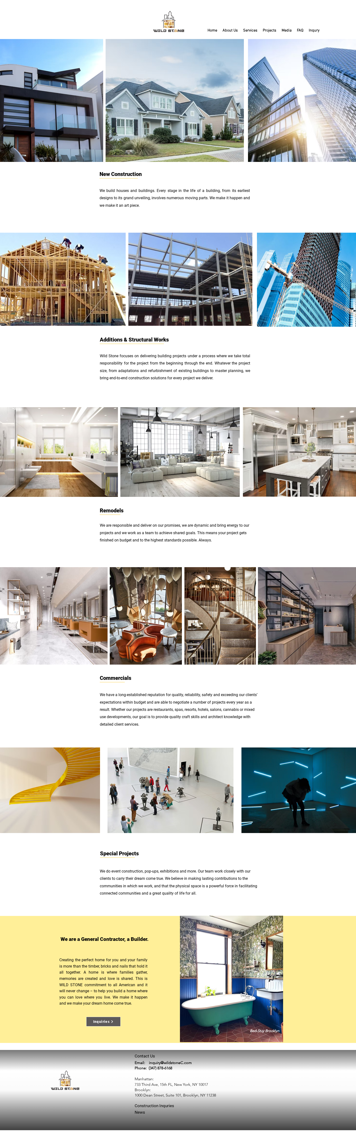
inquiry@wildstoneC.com (170, 1062)
